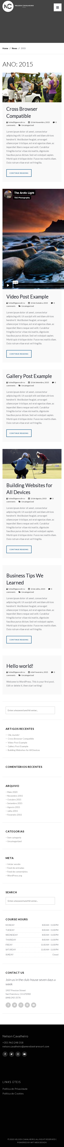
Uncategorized (27, 125)
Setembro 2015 (14, 803)
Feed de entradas (15, 868)
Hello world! (19, 666)
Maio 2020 (12, 792)
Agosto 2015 (13, 807)
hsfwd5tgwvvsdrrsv (17, 122)
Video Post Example (27, 296)
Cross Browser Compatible (21, 738)
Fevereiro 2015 (14, 814)
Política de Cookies (13, 1093)
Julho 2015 (12, 811)
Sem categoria (14, 837)
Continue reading (18, 173)
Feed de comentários (17, 871)
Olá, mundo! (14, 735)
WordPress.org (14, 875)
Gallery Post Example (29, 376)
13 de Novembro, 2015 (40, 122)
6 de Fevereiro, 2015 (39, 672)
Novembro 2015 (15, 795)
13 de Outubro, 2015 (39, 303)
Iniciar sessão (14, 864)
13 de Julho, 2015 (38, 589)
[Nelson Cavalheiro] (18, 6)
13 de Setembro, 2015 (40, 382)
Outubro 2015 (14, 799)
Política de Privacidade (15, 1088)
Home (5, 48)
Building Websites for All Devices (24, 750)
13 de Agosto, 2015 (39, 498)
